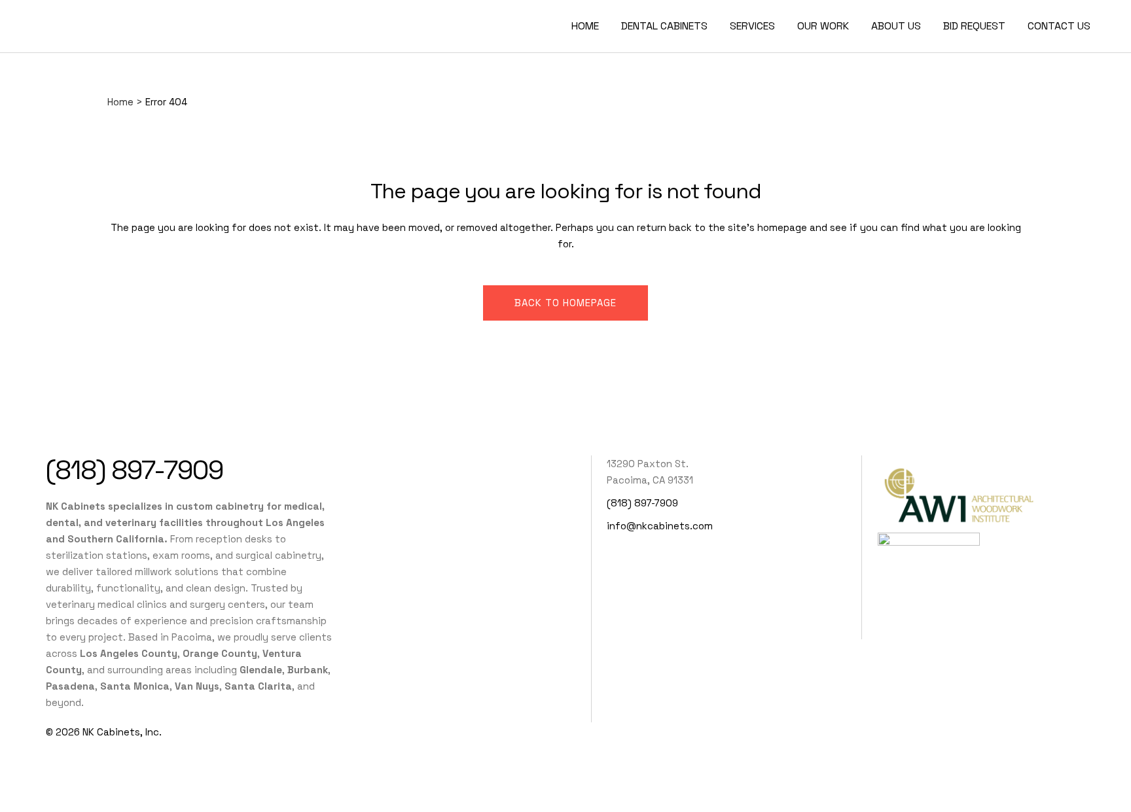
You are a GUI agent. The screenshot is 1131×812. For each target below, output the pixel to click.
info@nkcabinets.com (660, 526)
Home (120, 102)
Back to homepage (565, 302)
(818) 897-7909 (134, 470)
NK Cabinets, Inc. (122, 732)
